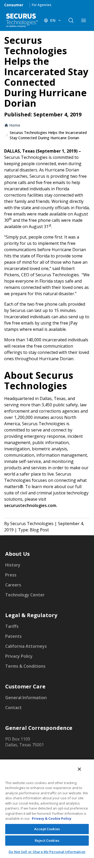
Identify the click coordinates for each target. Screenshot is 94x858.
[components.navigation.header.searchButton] (71, 20)
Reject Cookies (47, 840)
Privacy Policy (19, 656)
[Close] (79, 769)
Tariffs (12, 626)
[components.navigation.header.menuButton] (83, 20)
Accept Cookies (47, 829)
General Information (26, 697)
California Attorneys (26, 646)
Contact (13, 707)
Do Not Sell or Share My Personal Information (47, 851)
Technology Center (25, 595)
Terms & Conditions (25, 666)
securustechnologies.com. (30, 505)
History (12, 565)
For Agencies (41, 5)
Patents (13, 636)
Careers (13, 585)
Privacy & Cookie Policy (51, 818)
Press (10, 575)
